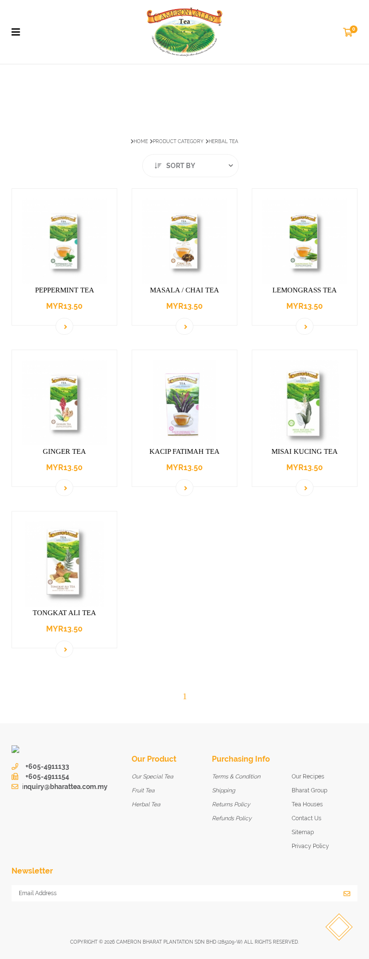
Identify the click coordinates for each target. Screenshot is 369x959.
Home (141, 141)
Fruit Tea (143, 790)
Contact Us (306, 818)
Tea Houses (307, 804)
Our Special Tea (152, 776)
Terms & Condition (236, 776)
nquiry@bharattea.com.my (66, 786)
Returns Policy (231, 804)
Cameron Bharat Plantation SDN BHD (166, 942)
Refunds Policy (232, 818)
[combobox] (190, 165)
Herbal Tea (146, 804)
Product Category (178, 141)
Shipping (223, 790)
